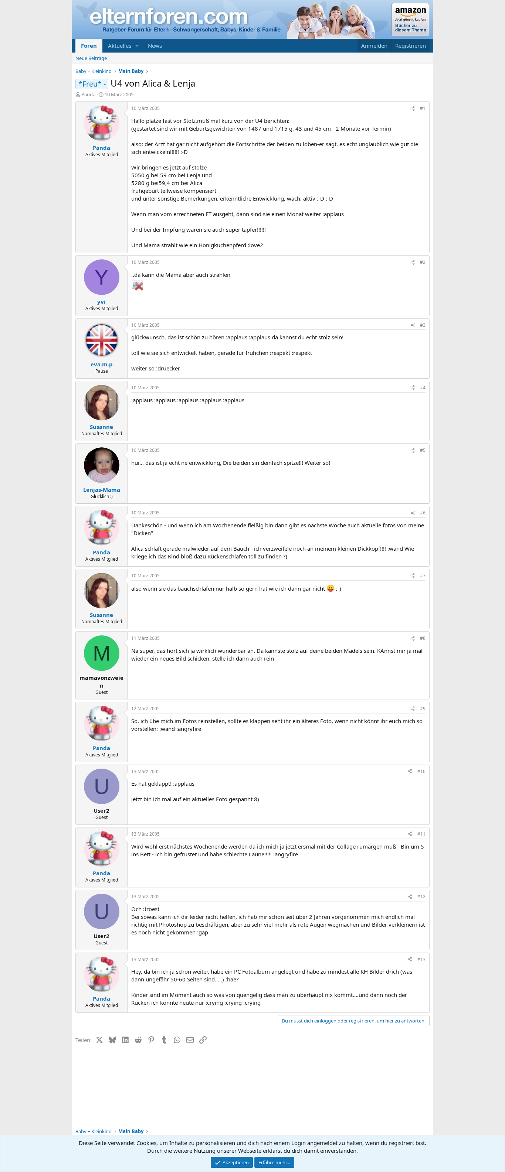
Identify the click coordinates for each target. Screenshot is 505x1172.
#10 (421, 771)
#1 (423, 108)
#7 (423, 575)
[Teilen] (412, 108)
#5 (423, 450)
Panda (88, 94)
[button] (137, 46)
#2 (423, 262)
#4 (423, 387)
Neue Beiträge (91, 58)
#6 (423, 513)
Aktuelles (119, 45)
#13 (421, 959)
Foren (89, 45)
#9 (423, 708)
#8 (423, 638)
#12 (421, 896)
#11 (421, 834)
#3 (423, 325)
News (155, 45)
